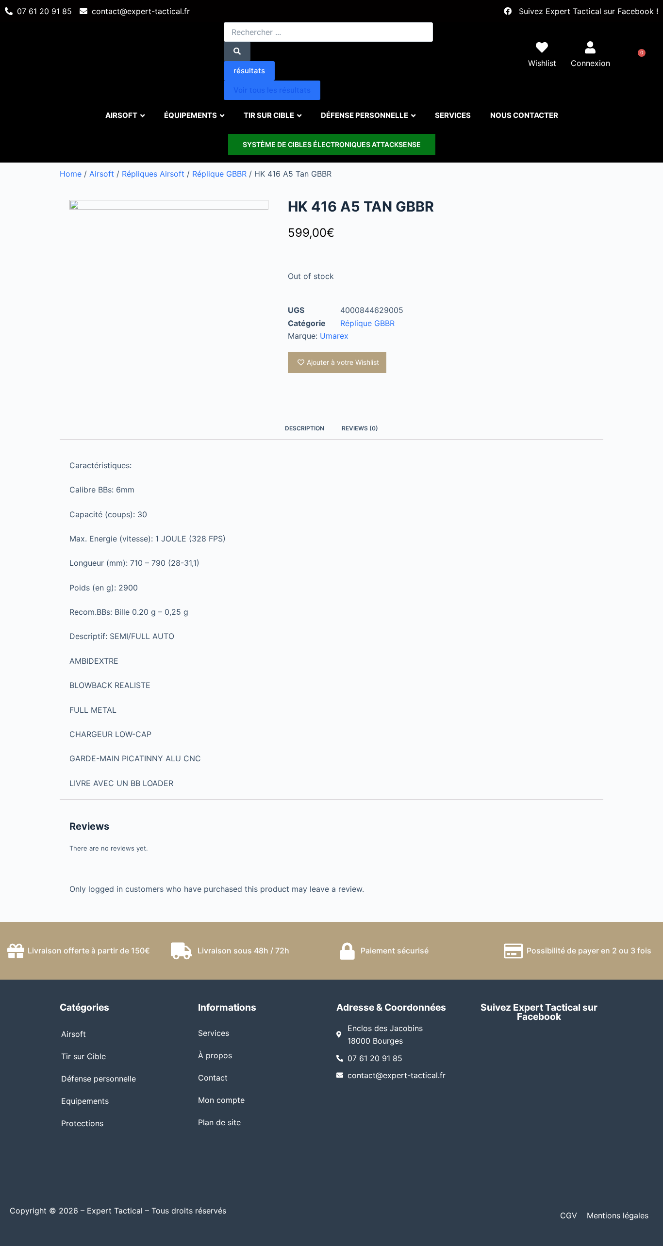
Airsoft (101, 174)
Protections (82, 1123)
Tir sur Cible (83, 1056)
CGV (568, 1215)
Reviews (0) (360, 428)
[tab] (304, 428)
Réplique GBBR (219, 174)
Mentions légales (617, 1215)
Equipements (85, 1101)
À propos (215, 1055)
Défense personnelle (98, 1078)
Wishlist (542, 63)
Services (213, 1033)
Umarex (334, 336)
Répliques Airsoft (153, 174)
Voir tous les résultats (272, 90)
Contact (213, 1077)
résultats (249, 70)
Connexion (590, 63)
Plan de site (219, 1122)
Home (71, 174)
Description (304, 428)
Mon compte (221, 1100)
